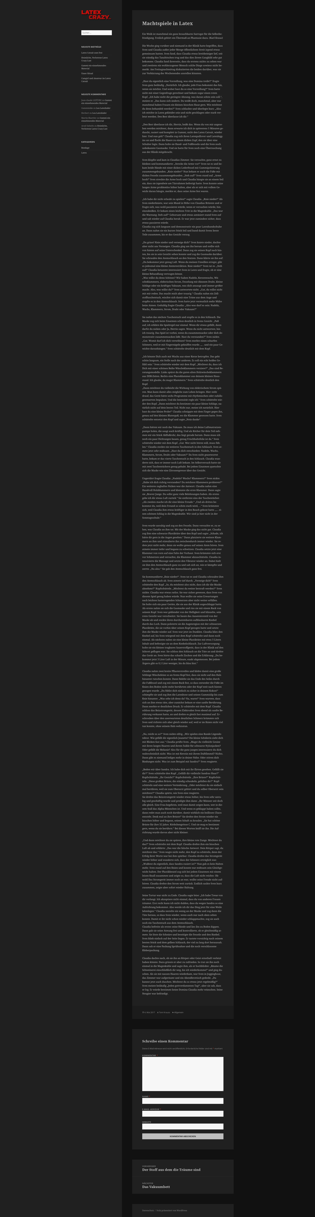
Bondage (85, 147)
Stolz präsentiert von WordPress (172, 1210)
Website (146, 1122)
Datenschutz (148, 1210)
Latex (84, 152)
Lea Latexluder (103, 108)
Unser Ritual (87, 73)
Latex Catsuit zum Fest (91, 52)
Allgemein (178, 1012)
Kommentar (150, 1055)
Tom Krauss (164, 1012)
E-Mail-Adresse (151, 1109)
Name (146, 1096)
